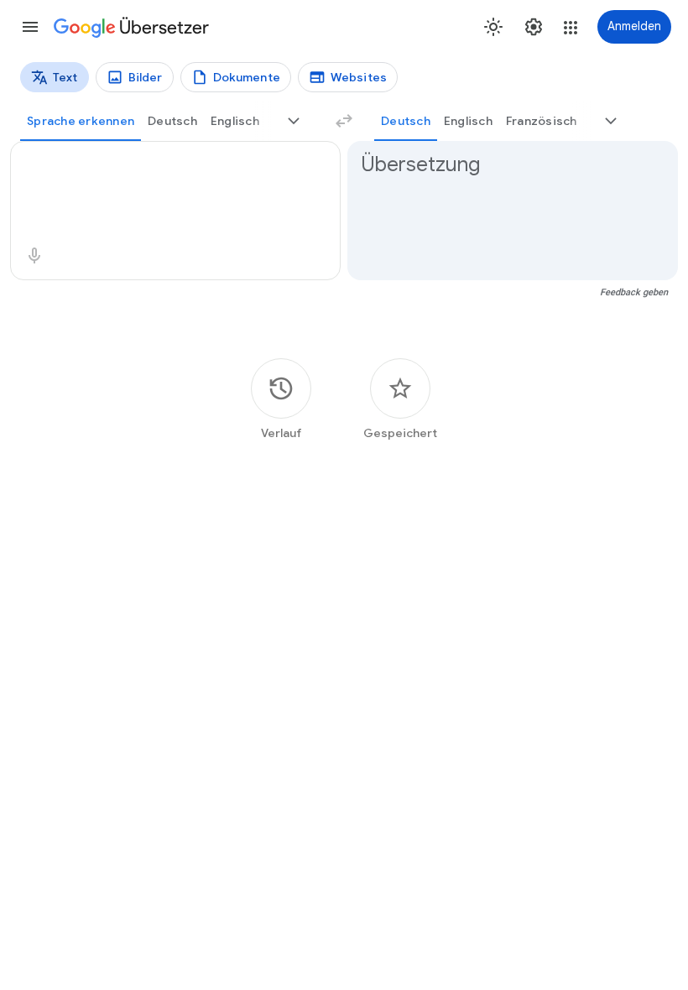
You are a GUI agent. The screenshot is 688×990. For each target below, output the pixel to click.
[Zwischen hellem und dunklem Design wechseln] (493, 27)
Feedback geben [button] (634, 292)
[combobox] (156, 165)
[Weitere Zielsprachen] (611, 121)
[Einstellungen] (533, 27)
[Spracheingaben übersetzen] (34, 256)
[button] (30, 27)
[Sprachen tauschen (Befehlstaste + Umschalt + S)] (344, 121)
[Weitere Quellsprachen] (293, 121)
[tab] (80, 121)
